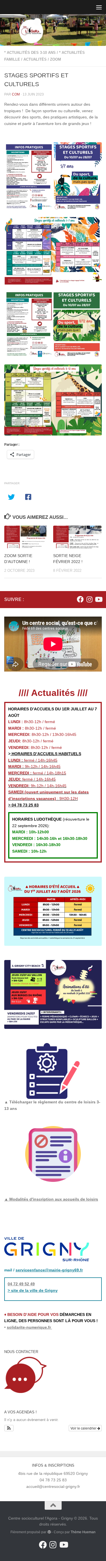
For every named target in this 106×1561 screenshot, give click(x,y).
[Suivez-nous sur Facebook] (80, 599)
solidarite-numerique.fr (29, 1327)
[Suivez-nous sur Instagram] (89, 599)
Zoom (55, 59)
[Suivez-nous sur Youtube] (98, 599)
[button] (9, 1428)
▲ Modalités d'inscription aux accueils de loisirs (51, 1199)
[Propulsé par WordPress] (49, 1532)
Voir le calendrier (83, 1428)
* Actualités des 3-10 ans (30, 52)
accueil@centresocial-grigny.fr (53, 1486)
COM (16, 94)
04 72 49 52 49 (21, 1284)
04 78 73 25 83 (24, 805)
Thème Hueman (83, 1532)
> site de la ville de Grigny (33, 1290)
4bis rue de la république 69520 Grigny (53, 1473)
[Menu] (99, 7)
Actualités (35, 59)
